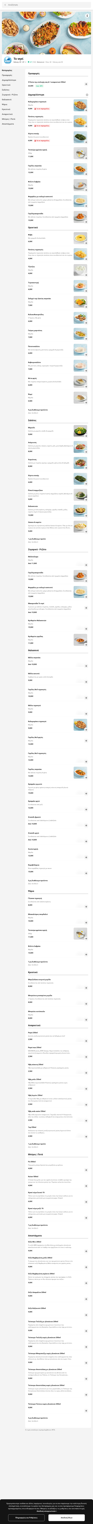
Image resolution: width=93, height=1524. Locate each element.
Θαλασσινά (40, 62)
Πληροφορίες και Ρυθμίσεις (26, 1518)
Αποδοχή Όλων (66, 1518)
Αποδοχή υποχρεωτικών (46, 1511)
